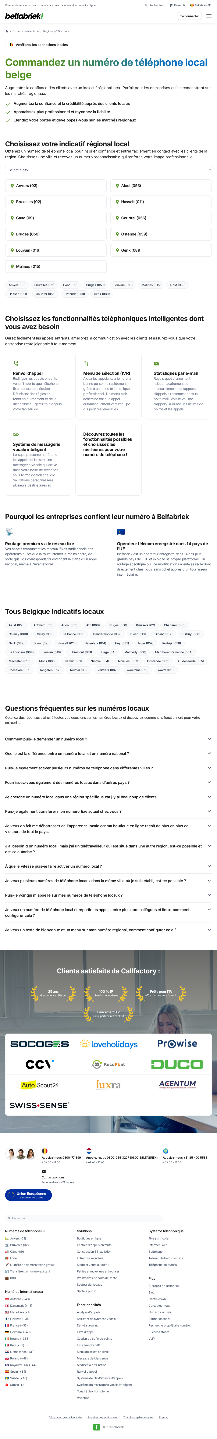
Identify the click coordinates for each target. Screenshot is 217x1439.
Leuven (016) (52, 652)
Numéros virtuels (160, 1312)
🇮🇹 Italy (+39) (14, 1345)
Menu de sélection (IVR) (93, 1351)
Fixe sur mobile (158, 1238)
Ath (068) (93, 625)
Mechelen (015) (19, 661)
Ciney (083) (45, 634)
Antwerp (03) (42, 625)
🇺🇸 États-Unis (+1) (17, 1312)
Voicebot (83, 1398)
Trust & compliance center (138, 1417)
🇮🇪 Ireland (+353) (17, 1338)
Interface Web (158, 1245)
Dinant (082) (163, 634)
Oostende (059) (158, 661)
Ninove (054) (100, 661)
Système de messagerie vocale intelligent (104, 1384)
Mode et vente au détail (93, 1264)
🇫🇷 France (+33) (16, 1325)
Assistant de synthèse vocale (96, 1319)
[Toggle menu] (209, 16)
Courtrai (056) (46, 294)
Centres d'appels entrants (94, 1245)
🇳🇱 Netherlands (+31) (19, 1351)
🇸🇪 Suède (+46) (16, 1378)
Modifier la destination (91, 1365)
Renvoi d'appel (87, 1371)
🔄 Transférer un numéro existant (27, 1271)
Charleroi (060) (174, 625)
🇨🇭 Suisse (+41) (15, 1384)
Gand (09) (70, 285)
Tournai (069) (79, 670)
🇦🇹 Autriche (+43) (17, 1299)
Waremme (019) (138, 670)
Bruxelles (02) (44, 285)
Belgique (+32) (51, 31)
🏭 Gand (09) (14, 1251)
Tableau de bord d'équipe (166, 1258)
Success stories (159, 1332)
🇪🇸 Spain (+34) (15, 1371)
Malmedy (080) (135, 652)
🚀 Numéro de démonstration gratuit (29, 1264)
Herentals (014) (95, 643)
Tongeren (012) (50, 670)
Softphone (155, 1251)
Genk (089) (102, 294)
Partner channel (159, 1319)
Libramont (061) (81, 652)
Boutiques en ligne (89, 1238)
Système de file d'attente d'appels (100, 1378)
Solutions (84, 1231)
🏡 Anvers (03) (15, 1238)
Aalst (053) (17, 625)
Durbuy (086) (190, 634)
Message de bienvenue (92, 1358)
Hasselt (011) (18, 294)
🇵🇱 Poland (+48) (16, 1358)
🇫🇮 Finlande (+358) (18, 1319)
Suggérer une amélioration (103, 1417)
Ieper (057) (145, 643)
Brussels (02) (145, 625)
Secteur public (86, 1291)
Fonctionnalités (89, 1305)
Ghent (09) (41, 643)
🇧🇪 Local (11, 1258)
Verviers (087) (107, 670)
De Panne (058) (73, 634)
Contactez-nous (159, 1305)
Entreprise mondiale (90, 1258)
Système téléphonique (166, 1231)
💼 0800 (11, 1278)
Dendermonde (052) (107, 634)
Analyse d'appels (88, 1312)
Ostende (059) (74, 294)
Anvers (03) (17, 285)
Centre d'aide (158, 1299)
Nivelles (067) (128, 661)
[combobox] (86, 1218)
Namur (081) (73, 661)
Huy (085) (122, 643)
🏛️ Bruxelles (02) (17, 1245)
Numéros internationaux (24, 1291)
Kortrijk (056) (171, 643)
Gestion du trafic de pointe (94, 1338)
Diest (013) (138, 634)
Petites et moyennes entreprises (98, 1271)
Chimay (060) (18, 634)
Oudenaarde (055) (191, 661)
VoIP (152, 1338)
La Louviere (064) (21, 652)
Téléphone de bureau (163, 1264)
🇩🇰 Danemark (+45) (18, 1305)
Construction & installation (94, 1251)
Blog (151, 1292)
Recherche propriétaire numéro (169, 1325)
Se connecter (189, 16)
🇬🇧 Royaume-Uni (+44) (20, 1365)
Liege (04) (108, 652)
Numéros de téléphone (26, 31)
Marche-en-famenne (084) (173, 652)
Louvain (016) (123, 285)
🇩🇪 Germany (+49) (18, 1332)
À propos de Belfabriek (164, 1286)
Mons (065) (47, 661)
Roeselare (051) (20, 670)
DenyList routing (88, 1325)
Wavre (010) (165, 670)
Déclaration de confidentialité (65, 1417)
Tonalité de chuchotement (94, 1391)
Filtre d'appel (85, 1332)
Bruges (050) (95, 285)
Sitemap (163, 1417)
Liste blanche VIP (88, 1345)
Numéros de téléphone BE (25, 1231)
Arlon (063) (69, 625)
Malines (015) (151, 285)
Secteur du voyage (89, 1284)
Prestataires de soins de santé (97, 1278)
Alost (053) (177, 285)
